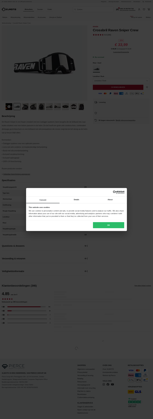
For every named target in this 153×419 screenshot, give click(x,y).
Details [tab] (76, 200)
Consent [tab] (43, 200)
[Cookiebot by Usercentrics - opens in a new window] (114, 192)
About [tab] (110, 200)
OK (108, 225)
